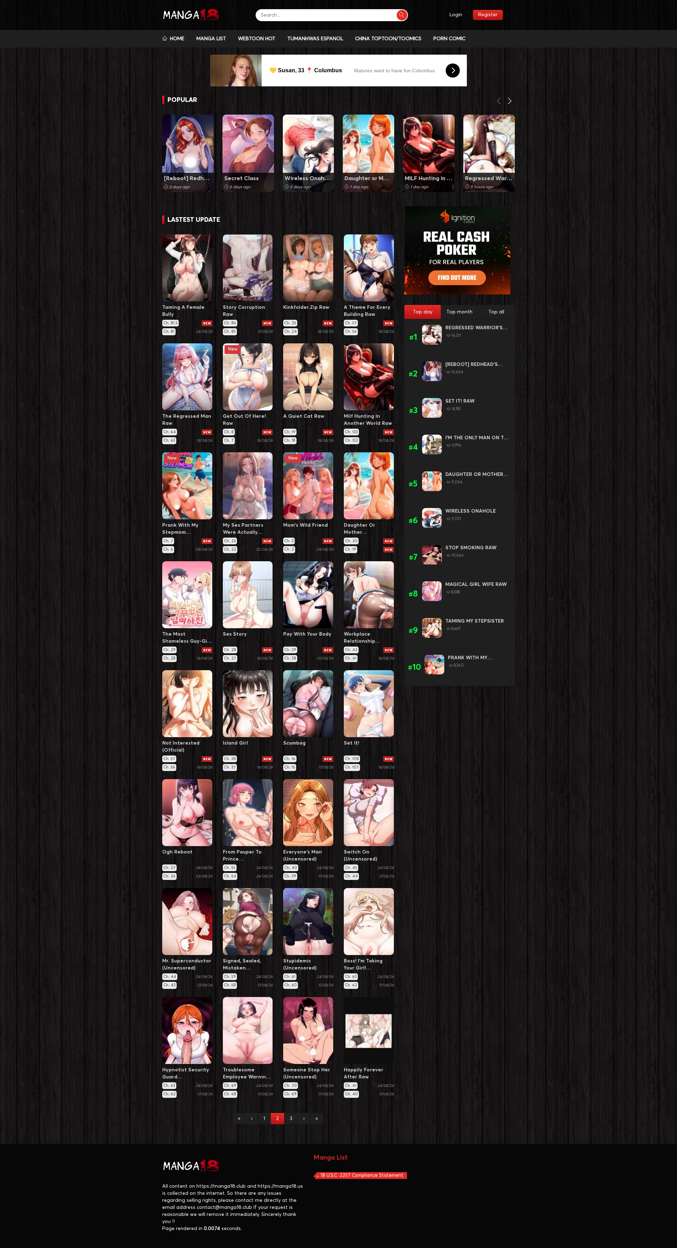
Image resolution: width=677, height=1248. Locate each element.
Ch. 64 (169, 432)
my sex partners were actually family (243, 529)
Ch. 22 (230, 549)
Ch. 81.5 (170, 323)
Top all (496, 312)
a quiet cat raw (303, 416)
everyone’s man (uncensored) (302, 856)
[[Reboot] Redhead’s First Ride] (188, 153)
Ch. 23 (230, 541)
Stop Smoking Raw (470, 547)
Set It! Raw (460, 401)
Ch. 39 (290, 650)
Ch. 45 (351, 868)
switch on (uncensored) (360, 856)
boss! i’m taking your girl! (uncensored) (363, 965)
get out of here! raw (244, 420)
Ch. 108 (352, 759)
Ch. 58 (230, 985)
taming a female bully (183, 311)
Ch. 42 (351, 650)
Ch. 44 (351, 876)
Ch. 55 (230, 868)
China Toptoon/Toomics (388, 38)
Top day (422, 312)
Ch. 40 (290, 868)
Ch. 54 (230, 876)
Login (456, 14)
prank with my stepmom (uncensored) (180, 529)
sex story (235, 634)
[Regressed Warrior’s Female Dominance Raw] (489, 153)
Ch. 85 (230, 332)
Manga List (211, 38)
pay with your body (307, 634)
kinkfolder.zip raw (306, 307)
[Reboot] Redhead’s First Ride (188, 178)
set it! (351, 743)
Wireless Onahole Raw (309, 178)
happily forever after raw (363, 1073)
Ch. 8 (229, 432)
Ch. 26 (169, 876)
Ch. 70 (290, 1086)
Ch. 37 (230, 767)
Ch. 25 (290, 323)
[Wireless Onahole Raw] (308, 153)
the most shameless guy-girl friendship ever (186, 638)
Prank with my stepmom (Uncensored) (467, 658)
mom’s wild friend (305, 525)
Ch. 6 (168, 549)
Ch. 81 (169, 332)
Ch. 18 (289, 440)
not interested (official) (181, 747)
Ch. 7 (229, 440)
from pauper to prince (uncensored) (242, 856)
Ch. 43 (169, 985)
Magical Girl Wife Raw (476, 584)
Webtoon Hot (256, 38)
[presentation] (498, 102)
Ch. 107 (352, 767)
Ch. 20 (351, 541)
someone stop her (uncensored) (306, 1073)
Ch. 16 (289, 759)
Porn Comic (449, 38)
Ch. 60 (290, 985)
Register (488, 14)
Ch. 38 (290, 658)
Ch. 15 (289, 767)
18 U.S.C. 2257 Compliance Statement (362, 1175)
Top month (459, 312)
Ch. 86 (230, 323)
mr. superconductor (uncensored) (186, 965)
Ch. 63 (169, 440)
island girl (235, 743)
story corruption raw (244, 311)
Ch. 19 (289, 432)
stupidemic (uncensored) (300, 965)
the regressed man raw (186, 420)
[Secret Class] (248, 153)
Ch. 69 (230, 1086)
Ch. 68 (230, 1094)
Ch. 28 (169, 658)
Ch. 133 (351, 432)
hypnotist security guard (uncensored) (185, 1074)
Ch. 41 (350, 658)
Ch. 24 (290, 332)
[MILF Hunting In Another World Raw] (429, 153)
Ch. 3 (289, 541)
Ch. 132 (351, 440)
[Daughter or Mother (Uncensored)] (368, 153)
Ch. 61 (289, 977)
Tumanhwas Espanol (315, 38)
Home (175, 38)
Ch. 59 (230, 977)
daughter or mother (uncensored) (360, 529)
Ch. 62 (351, 985)
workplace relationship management (360, 638)
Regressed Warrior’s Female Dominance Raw (489, 178)
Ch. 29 (169, 650)
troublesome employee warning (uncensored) (246, 1074)
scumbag (294, 743)
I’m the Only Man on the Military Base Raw (477, 438)
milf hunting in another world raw (368, 420)
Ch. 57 (351, 323)
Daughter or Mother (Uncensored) (368, 178)
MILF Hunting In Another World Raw (429, 178)
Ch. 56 (351, 332)
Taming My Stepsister (474, 621)
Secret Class (241, 178)
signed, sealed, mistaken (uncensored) (242, 965)
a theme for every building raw (367, 311)
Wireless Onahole (470, 511)
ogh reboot (177, 852)
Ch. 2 (289, 549)
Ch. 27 (230, 658)
